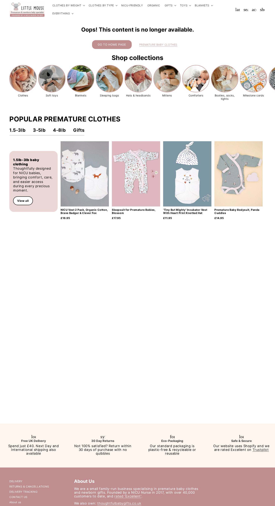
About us (15, 502)
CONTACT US (18, 497)
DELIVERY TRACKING (23, 491)
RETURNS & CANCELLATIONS (29, 486)
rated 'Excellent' (127, 496)
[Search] (246, 9)
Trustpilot (261, 450)
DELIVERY (15, 481)
